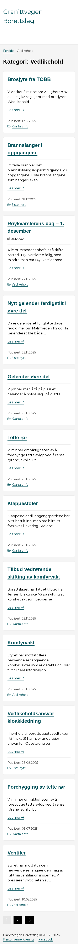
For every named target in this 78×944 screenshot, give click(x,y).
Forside (8, 51)
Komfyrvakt (21, 642)
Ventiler (16, 853)
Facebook (45, 939)
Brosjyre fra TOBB (29, 79)
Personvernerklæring (18, 939)
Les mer (15, 110)
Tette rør (17, 437)
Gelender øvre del (28, 376)
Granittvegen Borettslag (23, 16)
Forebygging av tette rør (36, 787)
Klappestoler (22, 503)
